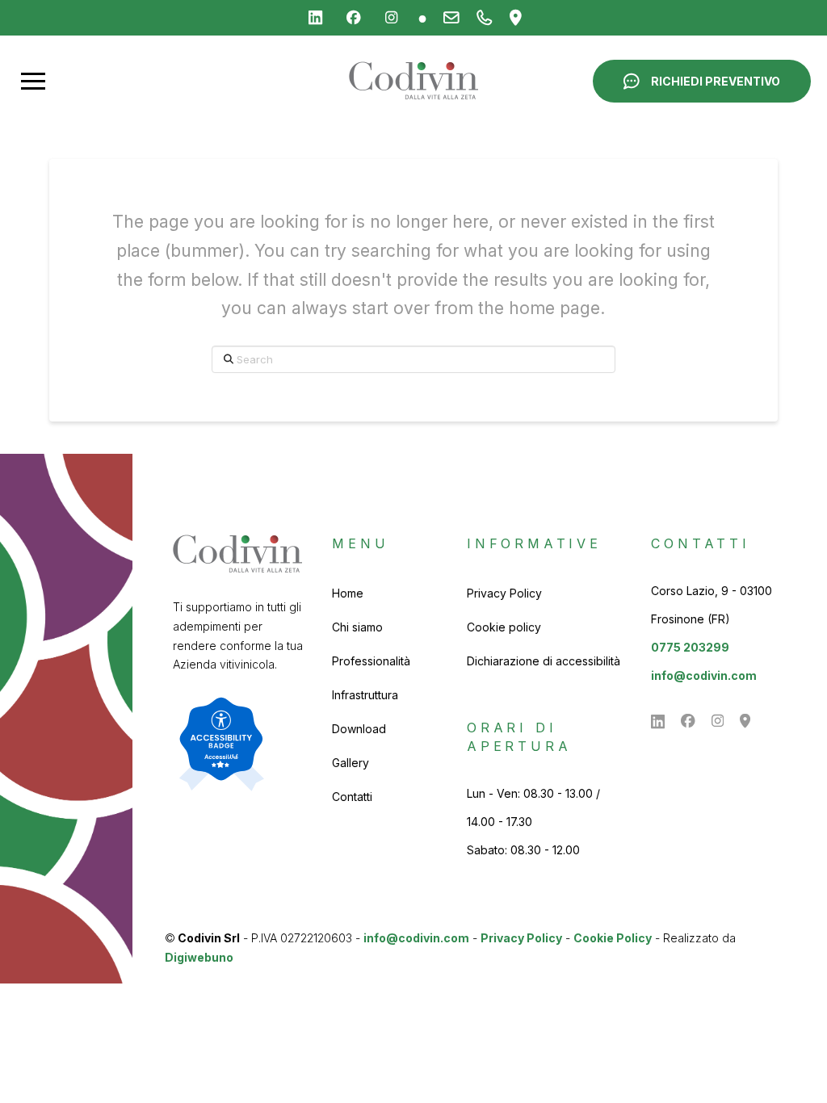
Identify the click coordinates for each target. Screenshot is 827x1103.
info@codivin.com (704, 675)
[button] (33, 81)
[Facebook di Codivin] (353, 17)
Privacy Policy (521, 938)
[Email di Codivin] (451, 18)
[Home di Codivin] (413, 80)
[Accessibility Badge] (221, 744)
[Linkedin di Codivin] (315, 18)
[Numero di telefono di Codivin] (484, 18)
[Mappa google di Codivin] (516, 18)
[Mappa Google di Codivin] (745, 721)
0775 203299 (690, 647)
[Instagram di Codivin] (391, 17)
